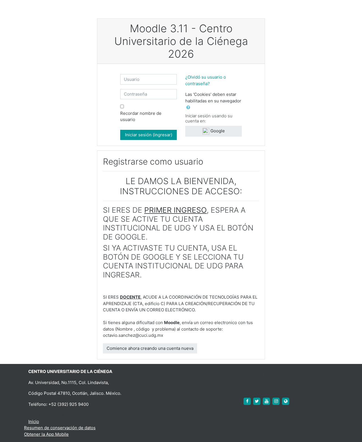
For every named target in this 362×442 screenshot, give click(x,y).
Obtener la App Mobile (46, 434)
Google (217, 130)
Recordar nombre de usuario (140, 116)
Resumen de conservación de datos (60, 427)
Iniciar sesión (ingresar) (148, 134)
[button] (189, 107)
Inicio (33, 421)
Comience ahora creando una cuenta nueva (150, 348)
